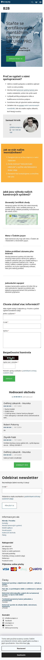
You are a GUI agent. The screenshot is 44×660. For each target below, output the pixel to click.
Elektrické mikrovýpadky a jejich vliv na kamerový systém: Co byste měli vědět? (20, 593)
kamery (32, 90)
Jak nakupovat (6, 546)
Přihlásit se (9, 506)
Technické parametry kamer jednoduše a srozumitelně (17, 599)
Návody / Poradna (8, 521)
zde (28, 643)
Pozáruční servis (7, 561)
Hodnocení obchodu (22, 392)
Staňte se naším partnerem (11, 551)
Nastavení (21, 648)
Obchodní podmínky (8, 553)
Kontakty (5, 523)
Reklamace (5, 558)
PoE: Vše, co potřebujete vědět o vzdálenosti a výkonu (22, 589)
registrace (11, 160)
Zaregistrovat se (15, 59)
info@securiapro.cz (16, 127)
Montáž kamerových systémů (12, 525)
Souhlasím (21, 655)
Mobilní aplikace (7, 528)
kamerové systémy (23, 90)
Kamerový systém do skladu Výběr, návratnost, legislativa (19, 605)
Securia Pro (9, 625)
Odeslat (9, 378)
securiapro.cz (9, 623)
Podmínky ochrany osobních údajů (13, 556)
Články (4, 535)
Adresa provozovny (11, 628)
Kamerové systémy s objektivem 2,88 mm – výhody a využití (21, 583)
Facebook (8, 621)
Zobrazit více (22, 465)
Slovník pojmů (6, 530)
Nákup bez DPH (7, 549)
